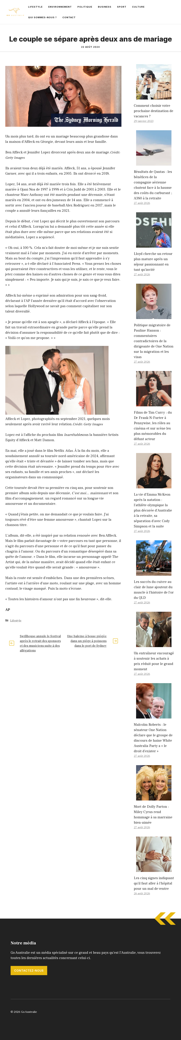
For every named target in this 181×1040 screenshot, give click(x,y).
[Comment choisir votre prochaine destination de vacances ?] (153, 97)
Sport (121, 6)
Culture (138, 6)
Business (104, 6)
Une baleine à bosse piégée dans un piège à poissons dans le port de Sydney (87, 641)
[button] (63, 381)
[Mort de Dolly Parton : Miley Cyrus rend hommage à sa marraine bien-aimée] (153, 798)
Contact (69, 17)
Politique (84, 6)
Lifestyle (35, 6)
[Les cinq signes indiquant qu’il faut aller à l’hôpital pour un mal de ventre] (153, 869)
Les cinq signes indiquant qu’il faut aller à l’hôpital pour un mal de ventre (154, 883)
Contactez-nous (29, 970)
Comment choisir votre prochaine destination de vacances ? (153, 111)
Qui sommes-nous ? (42, 17)
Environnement (60, 6)
